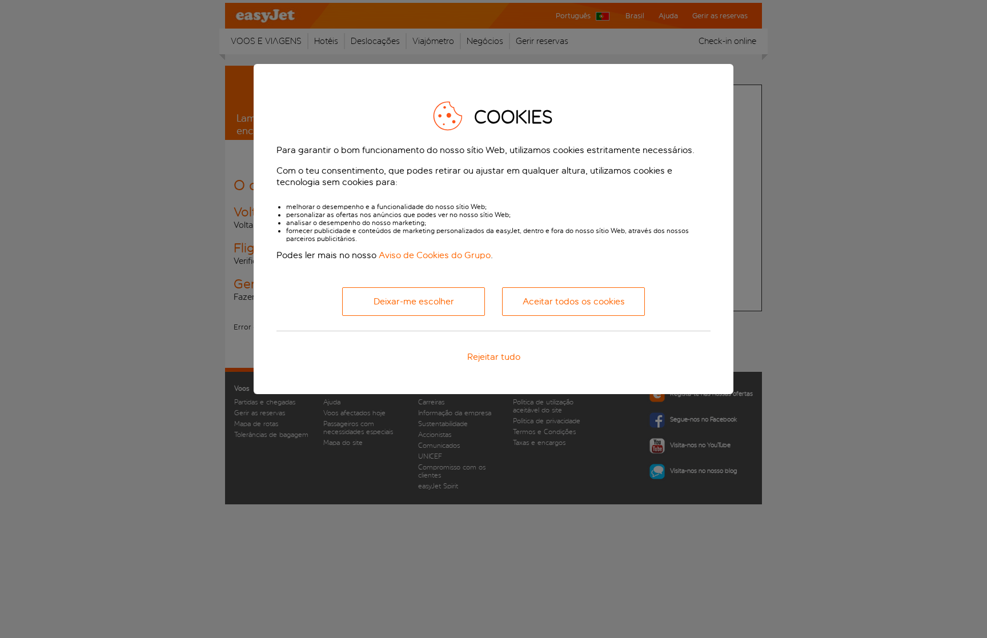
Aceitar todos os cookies (574, 301)
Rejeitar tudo (493, 356)
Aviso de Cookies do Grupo (435, 255)
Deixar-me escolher (414, 301)
